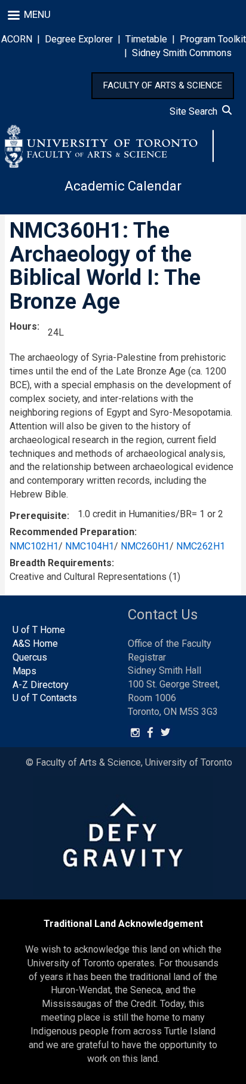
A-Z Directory (41, 684)
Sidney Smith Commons (182, 53)
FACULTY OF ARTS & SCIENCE (162, 85)
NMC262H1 (200, 546)
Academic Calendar (123, 186)
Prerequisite (38, 515)
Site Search (196, 111)
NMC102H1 (34, 546)
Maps (24, 671)
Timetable (146, 39)
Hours (23, 326)
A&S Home (35, 643)
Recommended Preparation (72, 532)
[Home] (109, 146)
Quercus (30, 657)
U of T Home (39, 629)
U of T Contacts (45, 698)
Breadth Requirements (61, 563)
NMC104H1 (89, 546)
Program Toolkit (213, 39)
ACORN (16, 39)
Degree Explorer (79, 39)
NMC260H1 (145, 546)
